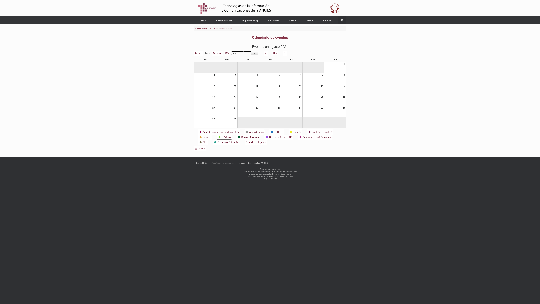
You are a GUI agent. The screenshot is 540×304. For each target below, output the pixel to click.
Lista (200, 53)
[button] (342, 20)
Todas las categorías (256, 142)
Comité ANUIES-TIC (224, 20)
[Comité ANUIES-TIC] (270, 8)
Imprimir (201, 148)
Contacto (326, 20)
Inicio (203, 20)
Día (227, 53)
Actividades (273, 20)
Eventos (309, 20)
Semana (217, 53)
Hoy (275, 53)
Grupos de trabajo (250, 20)
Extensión (292, 20)
